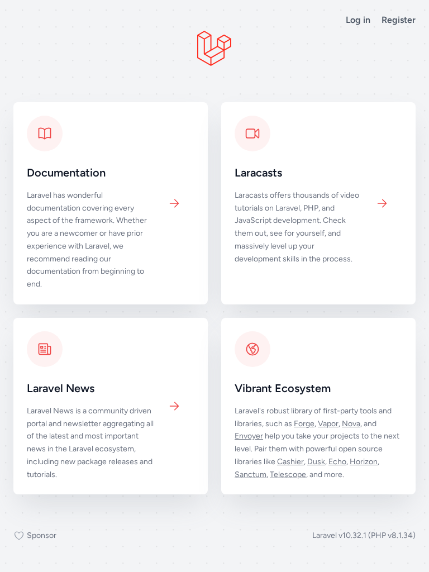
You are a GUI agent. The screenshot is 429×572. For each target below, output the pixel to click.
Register (399, 20)
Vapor (328, 423)
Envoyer (249, 436)
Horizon (364, 461)
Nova (351, 423)
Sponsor (41, 535)
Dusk (316, 461)
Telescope (288, 474)
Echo (337, 461)
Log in (358, 20)
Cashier (290, 461)
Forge (304, 423)
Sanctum (250, 474)
